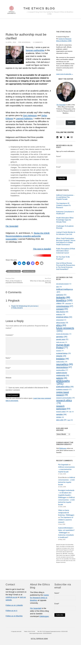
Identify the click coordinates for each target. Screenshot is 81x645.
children (60, 303)
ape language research (63, 284)
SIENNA (60, 417)
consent (62, 309)
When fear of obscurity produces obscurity (40, 280)
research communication (65, 398)
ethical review (62, 322)
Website (8, 378)
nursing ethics (62, 370)
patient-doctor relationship (62, 374)
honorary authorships (35, 50)
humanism (60, 350)
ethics (61, 325)
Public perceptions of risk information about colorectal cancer (65, 251)
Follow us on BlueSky (14, 616)
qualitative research (64, 389)
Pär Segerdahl (24, 42)
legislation (62, 359)
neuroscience (64, 367)
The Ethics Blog (39, 8)
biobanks (63, 297)
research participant (63, 407)
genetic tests (62, 339)
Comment (9, 335)
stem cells (61, 420)
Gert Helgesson (30, 115)
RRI (71, 411)
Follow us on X (11, 611)
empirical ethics (64, 317)
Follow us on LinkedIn (14, 605)
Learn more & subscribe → (64, 74)
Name (8, 358)
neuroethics (64, 364)
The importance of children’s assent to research (63, 205)
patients (61, 378)
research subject (62, 411)
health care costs (61, 342)
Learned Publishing (24, 118)
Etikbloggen (62, 448)
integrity (61, 356)
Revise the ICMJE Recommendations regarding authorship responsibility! (28, 236)
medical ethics (61, 361)
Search (70, 122)
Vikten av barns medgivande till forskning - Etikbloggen (66, 512)
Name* (58, 156)
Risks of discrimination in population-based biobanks (14, 280)
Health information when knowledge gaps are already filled (65, 220)
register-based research (62, 393)
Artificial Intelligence (64, 290)
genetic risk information (63, 334)
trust (70, 420)
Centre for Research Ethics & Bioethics (39, 597)
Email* (58, 167)
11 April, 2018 (11, 42)
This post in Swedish (42, 249)
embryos (60, 314)
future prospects (65, 329)
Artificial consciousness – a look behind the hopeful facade (65, 197)
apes (59, 286)
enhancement (61, 320)
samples (61, 414)
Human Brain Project (63, 346)
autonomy (61, 295)
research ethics (29, 271)
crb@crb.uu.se (11, 597)
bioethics (64, 300)
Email (8, 368)
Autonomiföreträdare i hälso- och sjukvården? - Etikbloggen (66, 530)
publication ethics (13, 271)
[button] (15, 263)
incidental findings (63, 353)
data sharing (62, 312)
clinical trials (69, 303)
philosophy (63, 382)
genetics (61, 337)
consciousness (64, 306)
